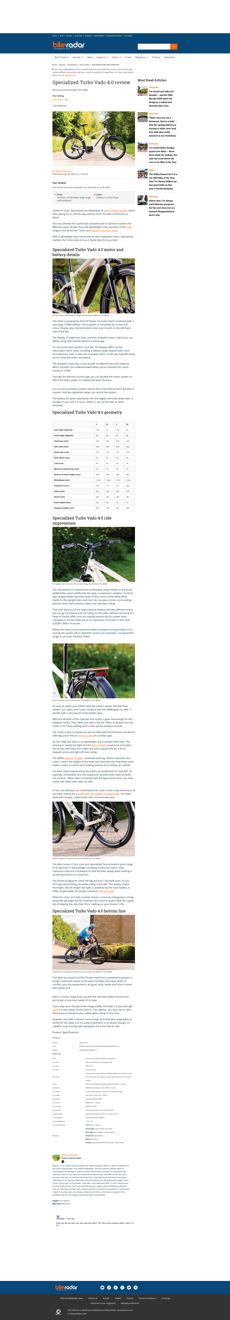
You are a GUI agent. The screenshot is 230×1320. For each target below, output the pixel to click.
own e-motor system (115, 210)
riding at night (106, 891)
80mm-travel (99, 745)
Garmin (56, 1009)
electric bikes (85, 735)
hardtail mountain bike (106, 793)
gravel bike (84, 793)
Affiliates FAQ (70, 75)
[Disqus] (96, 1247)
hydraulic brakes (73, 758)
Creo (129, 227)
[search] (173, 47)
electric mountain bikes (104, 230)
